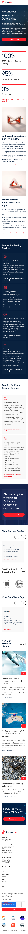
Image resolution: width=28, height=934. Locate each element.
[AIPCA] (4, 925)
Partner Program (5, 874)
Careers (3, 879)
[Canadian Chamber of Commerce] (4, 918)
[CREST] (13, 918)
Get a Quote (4, 889)
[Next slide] (23, 537)
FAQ (3, 886)
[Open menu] (25, 2)
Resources (4, 876)
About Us (4, 881)
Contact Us (4, 871)
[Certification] (22, 918)
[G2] (13, 925)
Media (3, 884)
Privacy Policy (23, 930)
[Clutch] (22, 925)
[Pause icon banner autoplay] (23, 570)
